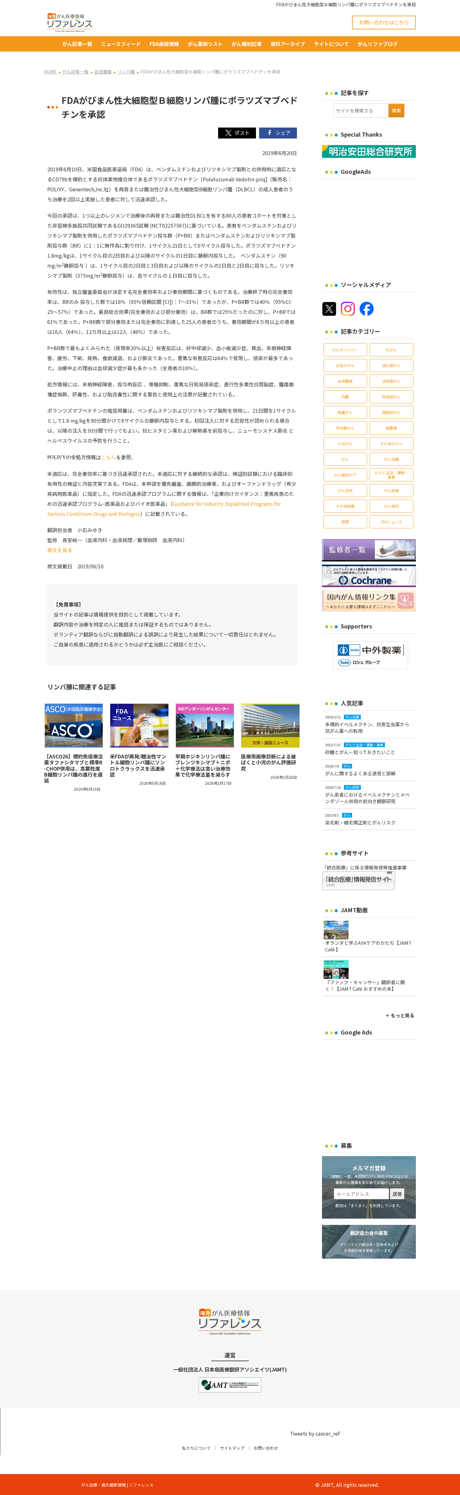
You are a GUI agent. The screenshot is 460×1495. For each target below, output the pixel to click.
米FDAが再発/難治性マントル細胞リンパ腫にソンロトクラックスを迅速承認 (138, 765)
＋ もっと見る (399, 1015)
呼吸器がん (391, 396)
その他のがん (391, 443)
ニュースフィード (121, 44)
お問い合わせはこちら (384, 22)
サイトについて (331, 44)
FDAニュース (391, 521)
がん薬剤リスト (205, 44)
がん (345, 459)
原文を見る (59, 550)
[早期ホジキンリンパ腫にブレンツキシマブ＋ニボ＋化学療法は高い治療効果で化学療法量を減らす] (205, 725)
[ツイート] (237, 133)
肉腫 (345, 396)
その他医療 (345, 506)
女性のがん (345, 365)
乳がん (391, 349)
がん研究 (345, 490)
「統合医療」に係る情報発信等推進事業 (364, 867)
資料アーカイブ (287, 44)
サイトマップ (232, 1448)
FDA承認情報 (164, 44)
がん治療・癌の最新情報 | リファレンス (117, 1485)
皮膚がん (345, 412)
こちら (108, 457)
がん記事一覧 (77, 44)
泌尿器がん (391, 381)
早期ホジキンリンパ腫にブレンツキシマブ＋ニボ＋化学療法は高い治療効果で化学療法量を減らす (202, 765)
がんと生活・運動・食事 (391, 475)
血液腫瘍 (345, 381)
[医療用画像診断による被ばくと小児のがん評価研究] (270, 725)
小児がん (345, 443)
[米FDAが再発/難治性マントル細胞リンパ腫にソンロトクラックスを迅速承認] (139, 725)
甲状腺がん (345, 427)
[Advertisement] (374, 226)
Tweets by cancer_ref (315, 1433)
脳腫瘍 (391, 427)
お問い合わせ (266, 1448)
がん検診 (391, 506)
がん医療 (391, 490)
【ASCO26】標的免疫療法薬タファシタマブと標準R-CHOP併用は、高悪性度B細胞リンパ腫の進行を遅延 (73, 768)
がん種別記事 (247, 44)
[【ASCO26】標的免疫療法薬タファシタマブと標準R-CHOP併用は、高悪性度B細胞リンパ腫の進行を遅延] (74, 725)
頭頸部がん (391, 412)
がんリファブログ (378, 44)
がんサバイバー (345, 349)
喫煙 (345, 521)
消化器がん (391, 365)
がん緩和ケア (345, 474)
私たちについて (196, 1448)
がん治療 (391, 459)
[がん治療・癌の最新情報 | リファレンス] (69, 21)
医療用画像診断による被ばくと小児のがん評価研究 (268, 762)
